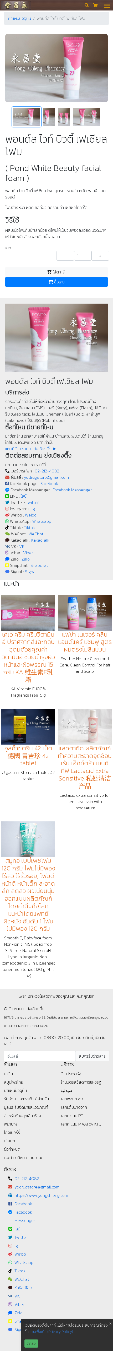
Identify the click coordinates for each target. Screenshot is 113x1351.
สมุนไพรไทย (13, 1082)
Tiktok (29, 527)
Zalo (26, 559)
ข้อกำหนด (12, 1149)
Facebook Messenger (72, 490)
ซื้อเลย (59, 282)
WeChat (36, 534)
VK (21, 546)
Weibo (31, 515)
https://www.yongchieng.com (41, 1195)
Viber (28, 553)
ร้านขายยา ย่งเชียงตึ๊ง (16, 5)
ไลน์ (24, 496)
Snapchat (39, 565)
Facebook (49, 483)
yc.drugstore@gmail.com (46, 477)
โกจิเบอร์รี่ (12, 1132)
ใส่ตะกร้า (59, 272)
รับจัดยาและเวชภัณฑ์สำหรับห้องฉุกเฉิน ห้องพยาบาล (26, 1115)
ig (33, 508)
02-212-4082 (47, 471)
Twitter (32, 502)
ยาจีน (8, 1073)
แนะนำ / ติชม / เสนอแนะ (23, 1157)
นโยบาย (10, 1141)
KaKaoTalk (40, 540)
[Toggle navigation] (107, 5)
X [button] (110, 1323)
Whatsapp (41, 521)
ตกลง (31, 1343)
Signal (31, 571)
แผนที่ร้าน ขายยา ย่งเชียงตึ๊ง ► (31, 448)
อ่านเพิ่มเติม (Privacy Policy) (51, 1331)
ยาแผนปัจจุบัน (19, 18)
